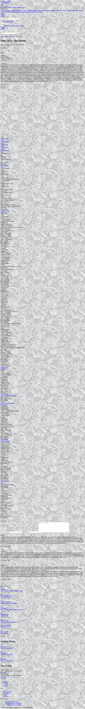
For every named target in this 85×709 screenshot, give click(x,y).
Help (5, 694)
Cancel (9, 521)
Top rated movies (21, 7)
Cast (6, 35)
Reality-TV (7, 12)
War (37, 12)
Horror (69, 10)
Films (5, 681)
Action (2, 10)
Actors (21, 25)
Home (2, 36)
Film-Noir (52, 10)
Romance (12, 12)
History (65, 10)
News (2, 12)
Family (43, 10)
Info (2, 35)
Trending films (7, 25)
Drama (40, 10)
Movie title (3, 672)
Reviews (16, 35)
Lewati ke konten (5, 1)
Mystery (81, 10)
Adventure (7, 10)
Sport (23, 12)
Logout (2, 29)
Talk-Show (28, 12)
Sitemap (6, 696)
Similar (21, 35)
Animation (13, 10)
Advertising (7, 693)
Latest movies (12, 7)
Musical (76, 10)
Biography (19, 10)
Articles (18, 25)
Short (20, 12)
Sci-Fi (17, 12)
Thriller (34, 12)
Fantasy (48, 10)
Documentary (34, 10)
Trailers (13, 25)
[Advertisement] (42, 104)
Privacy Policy (8, 691)
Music (72, 10)
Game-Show (59, 10)
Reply (2, 549)
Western (40, 12)
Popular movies (5, 7)
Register (3, 27)
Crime (28, 10)
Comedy (24, 10)
